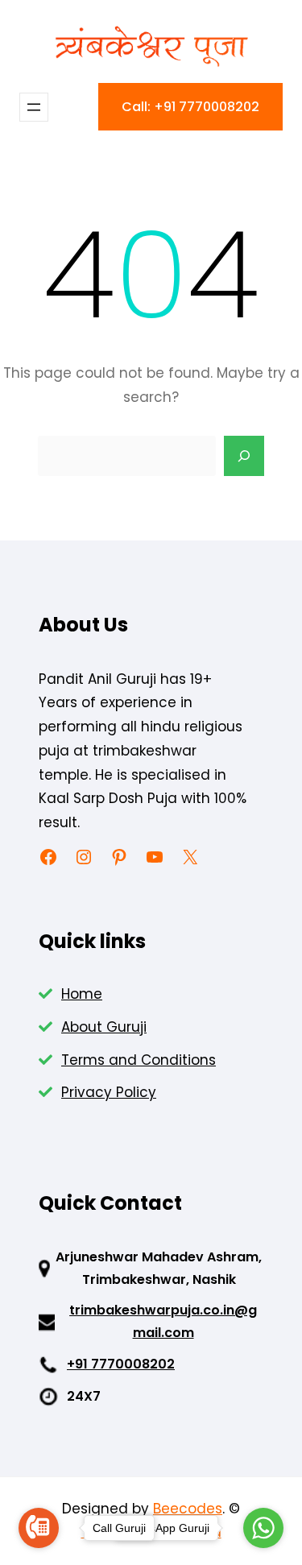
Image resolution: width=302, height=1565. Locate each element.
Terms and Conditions (138, 1060)
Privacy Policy (108, 1092)
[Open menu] (33, 107)
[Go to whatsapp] (263, 1528)
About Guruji (104, 1027)
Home (81, 994)
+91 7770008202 (121, 1364)
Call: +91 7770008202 (190, 106)
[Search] (244, 456)
